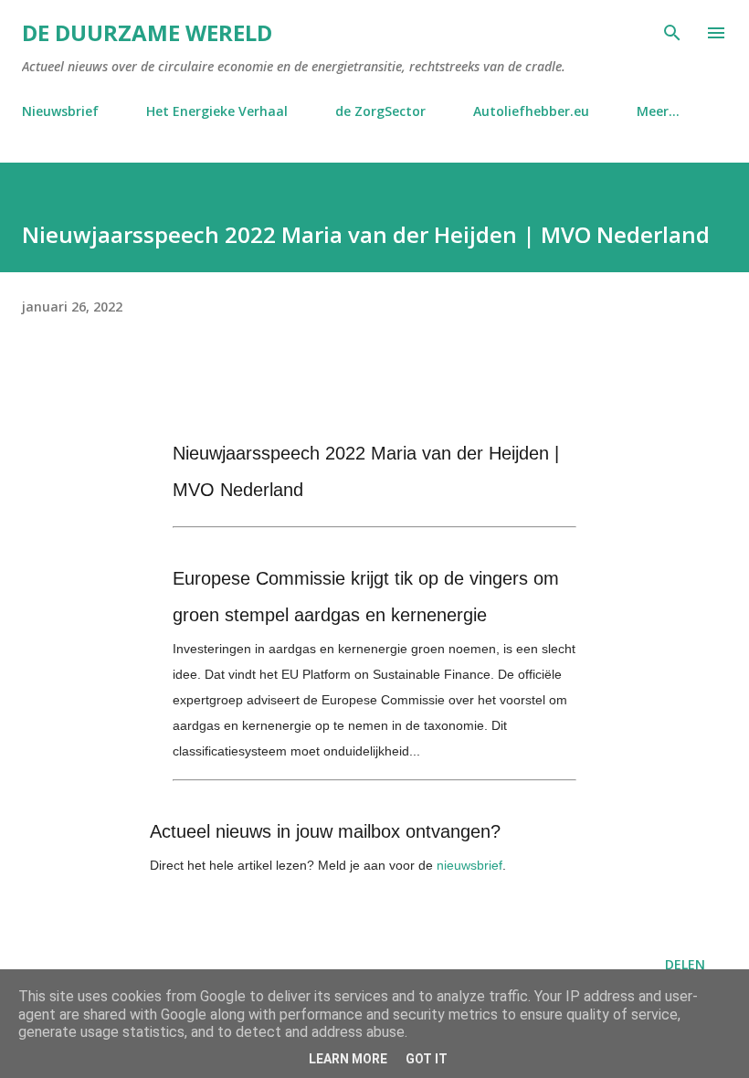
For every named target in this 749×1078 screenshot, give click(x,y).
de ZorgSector (380, 111)
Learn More (348, 1059)
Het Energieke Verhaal (217, 111)
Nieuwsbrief (60, 111)
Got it (427, 1059)
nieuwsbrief (469, 865)
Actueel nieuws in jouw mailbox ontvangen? (325, 831)
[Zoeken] (672, 33)
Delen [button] (685, 964)
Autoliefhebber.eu (531, 111)
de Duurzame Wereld (147, 32)
